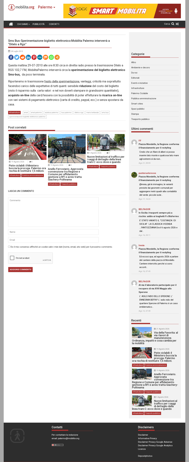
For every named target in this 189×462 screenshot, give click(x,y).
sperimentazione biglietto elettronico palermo (27, 117)
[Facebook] (11, 57)
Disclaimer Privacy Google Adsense (155, 442)
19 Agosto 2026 (17, 162)
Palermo (45, 7)
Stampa (135, 114)
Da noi (134, 72)
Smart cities (137, 103)
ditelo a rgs (79, 113)
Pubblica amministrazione (32, 175)
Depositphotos (145, 456)
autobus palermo (51, 113)
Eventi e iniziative (139, 83)
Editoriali (135, 78)
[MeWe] (39, 57)
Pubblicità (38, 24)
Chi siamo (22, 24)
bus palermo (66, 113)
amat (26, 113)
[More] (57, 57)
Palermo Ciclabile (139, 93)
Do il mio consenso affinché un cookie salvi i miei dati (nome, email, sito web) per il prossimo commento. (62, 247)
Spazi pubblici (137, 109)
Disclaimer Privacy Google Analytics (155, 445)
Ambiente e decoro (140, 67)
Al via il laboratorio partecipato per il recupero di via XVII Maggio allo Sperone (157, 288)
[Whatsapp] (51, 57)
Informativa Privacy (147, 438)
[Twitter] (16, 57)
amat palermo (36, 113)
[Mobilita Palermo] (11, 24)
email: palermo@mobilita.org (65, 438)
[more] (57, 57)
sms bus (105, 113)
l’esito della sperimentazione (61, 81)
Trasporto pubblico (68, 184)
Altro (133, 62)
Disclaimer (143, 435)
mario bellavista (92, 113)
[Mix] (45, 57)
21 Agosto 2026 (162, 329)
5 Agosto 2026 (95, 153)
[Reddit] (22, 57)
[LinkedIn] (28, 57)
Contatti (54, 24)
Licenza (142, 449)
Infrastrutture (14, 112)
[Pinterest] (34, 57)
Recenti (136, 320)
